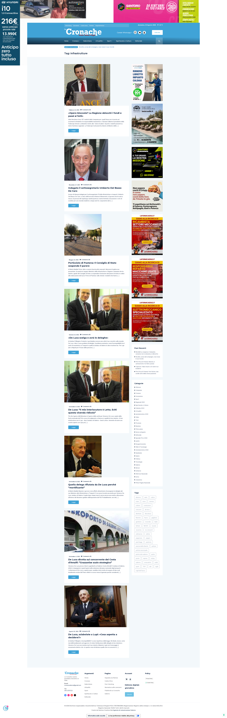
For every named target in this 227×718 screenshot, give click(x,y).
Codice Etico (109, 681)
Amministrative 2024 (142, 450)
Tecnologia (139, 462)
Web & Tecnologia (141, 447)
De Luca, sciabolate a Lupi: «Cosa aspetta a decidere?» (92, 636)
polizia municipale (141, 550)
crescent (138, 509)
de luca (147, 509)
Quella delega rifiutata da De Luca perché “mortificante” (92, 486)
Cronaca (75, 41)
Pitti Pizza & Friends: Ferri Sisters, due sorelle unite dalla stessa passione (147, 372)
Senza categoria (141, 432)
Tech (137, 420)
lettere (138, 526)
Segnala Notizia (99, 25)
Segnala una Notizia (111, 678)
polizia (154, 546)
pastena (148, 542)
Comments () (86, 109)
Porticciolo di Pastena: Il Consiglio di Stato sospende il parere (92, 264)
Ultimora (138, 387)
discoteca (148, 513)
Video (137, 417)
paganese (139, 538)
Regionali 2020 (140, 402)
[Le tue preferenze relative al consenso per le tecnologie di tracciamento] (224, 715)
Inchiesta (138, 471)
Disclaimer (76, 25)
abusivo (138, 497)
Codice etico (84, 25)
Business (138, 426)
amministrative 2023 (142, 414)
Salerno (138, 465)
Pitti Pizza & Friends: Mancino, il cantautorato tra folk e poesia (145, 363)
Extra (137, 477)
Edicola (129, 694)
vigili (156, 566)
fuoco (146, 518)
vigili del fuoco (140, 570)
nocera (154, 526)
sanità (137, 441)
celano (138, 505)
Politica (138, 459)
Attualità (99, 41)
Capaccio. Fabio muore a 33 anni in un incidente (94, 47)
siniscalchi (147, 562)
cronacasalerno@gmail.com (72, 685)
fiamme (138, 518)
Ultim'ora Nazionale (141, 474)
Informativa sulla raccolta (96, 716)
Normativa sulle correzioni (113, 687)
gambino (139, 522)
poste (137, 558)
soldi (156, 562)
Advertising (68, 25)
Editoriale (138, 41)
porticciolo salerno (142, 554)
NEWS (146, 526)
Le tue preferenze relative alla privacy (121, 716)
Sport (109, 41)
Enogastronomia (141, 444)
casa (137, 501)
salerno (138, 562)
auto (145, 497)
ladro (156, 522)
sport (137, 566)
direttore (138, 513)
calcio (153, 497)
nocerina (138, 530)
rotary (153, 558)
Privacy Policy (149, 678)
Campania (139, 390)
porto (153, 554)
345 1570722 (68, 690)
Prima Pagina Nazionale (143, 483)
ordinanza (139, 534)
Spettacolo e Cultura (123, 41)
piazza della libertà (142, 546)
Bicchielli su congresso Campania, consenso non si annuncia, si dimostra (147, 353)
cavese (151, 501)
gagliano (154, 518)
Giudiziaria (139, 453)
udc (150, 566)
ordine (148, 534)
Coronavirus (139, 396)
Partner (91, 25)
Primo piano (139, 429)
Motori (138, 468)
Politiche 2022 (140, 408)
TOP (144, 566)
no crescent (149, 530)
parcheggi (139, 542)
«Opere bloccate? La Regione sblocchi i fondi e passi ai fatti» (95, 114)
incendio (148, 522)
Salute (137, 456)
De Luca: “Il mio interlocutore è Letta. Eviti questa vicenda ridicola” (92, 411)
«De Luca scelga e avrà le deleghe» (88, 337)
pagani (148, 538)
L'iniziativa (139, 480)
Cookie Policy (150, 682)
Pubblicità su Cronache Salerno (112, 692)
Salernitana (87, 41)
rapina (145, 558)
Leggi (73, 130)
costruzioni (147, 505)
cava (144, 501)
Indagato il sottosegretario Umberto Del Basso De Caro (94, 189)
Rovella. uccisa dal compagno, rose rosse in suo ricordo (148, 358)
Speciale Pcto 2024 (141, 438)
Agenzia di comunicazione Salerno (124, 710)
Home (66, 41)
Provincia (138, 423)
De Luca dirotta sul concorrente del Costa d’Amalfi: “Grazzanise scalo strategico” (92, 561)
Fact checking (109, 684)
